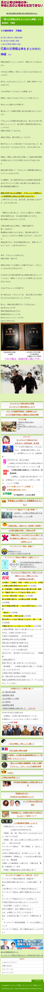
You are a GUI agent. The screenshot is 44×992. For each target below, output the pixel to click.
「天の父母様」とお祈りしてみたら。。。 (17, 906)
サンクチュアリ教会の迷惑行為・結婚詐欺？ (18, 879)
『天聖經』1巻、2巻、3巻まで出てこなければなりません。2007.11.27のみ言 (22, 834)
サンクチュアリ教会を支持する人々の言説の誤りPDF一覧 (22, 955)
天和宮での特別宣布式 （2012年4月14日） (18, 636)
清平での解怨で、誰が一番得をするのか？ (17, 909)
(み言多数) (22, 584)
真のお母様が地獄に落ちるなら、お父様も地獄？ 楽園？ (21, 883)
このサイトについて (9, 962)
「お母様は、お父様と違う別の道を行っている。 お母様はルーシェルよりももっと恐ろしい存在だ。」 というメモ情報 (22, 480)
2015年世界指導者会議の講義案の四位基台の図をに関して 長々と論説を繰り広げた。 (31, 564)
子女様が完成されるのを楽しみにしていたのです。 (21, 902)
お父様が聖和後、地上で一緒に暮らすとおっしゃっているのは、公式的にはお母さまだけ (22, 631)
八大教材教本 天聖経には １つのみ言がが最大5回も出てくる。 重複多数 (22, 858)
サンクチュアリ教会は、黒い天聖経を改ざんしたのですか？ (22, 930)
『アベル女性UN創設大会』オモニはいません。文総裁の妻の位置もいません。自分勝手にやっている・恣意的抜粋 (22, 452)
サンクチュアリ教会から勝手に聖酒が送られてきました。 (21, 893)
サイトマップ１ (7, 969)
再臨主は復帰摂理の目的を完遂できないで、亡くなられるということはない (22, 681)
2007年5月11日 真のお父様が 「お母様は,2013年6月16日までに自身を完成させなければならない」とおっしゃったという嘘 (25, 463)
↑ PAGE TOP (37, 980)
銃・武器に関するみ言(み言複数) (14, 676)
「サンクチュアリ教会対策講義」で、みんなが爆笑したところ (22, 924)
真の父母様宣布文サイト (10, 952)
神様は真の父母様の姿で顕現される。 (16, 643)
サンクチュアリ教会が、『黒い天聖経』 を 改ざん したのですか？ (22, 848)
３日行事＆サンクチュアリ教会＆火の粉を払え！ (20, 889)
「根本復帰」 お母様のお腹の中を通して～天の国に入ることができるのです (22, 668)
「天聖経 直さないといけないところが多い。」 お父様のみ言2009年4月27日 (19, 828)
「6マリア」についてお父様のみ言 (14, 650)
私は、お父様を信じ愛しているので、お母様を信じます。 (21, 917)
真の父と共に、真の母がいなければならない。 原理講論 (22, 654)
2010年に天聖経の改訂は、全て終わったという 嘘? (21, 853)
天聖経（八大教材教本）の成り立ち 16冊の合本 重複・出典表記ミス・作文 (21, 864)
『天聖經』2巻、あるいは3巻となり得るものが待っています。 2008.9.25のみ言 (22, 841)
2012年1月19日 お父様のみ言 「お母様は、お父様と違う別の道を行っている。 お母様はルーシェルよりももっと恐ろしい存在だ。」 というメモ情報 (21, 717)
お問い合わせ (7, 966)
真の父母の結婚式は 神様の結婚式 (15, 646)
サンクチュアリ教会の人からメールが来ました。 (20, 899)
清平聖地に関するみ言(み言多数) (14, 639)
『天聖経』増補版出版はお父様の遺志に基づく (19, 870)
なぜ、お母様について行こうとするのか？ (17, 912)
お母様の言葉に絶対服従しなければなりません (19, 673)
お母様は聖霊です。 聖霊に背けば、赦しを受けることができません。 (20, 661)
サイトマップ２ (7, 973)
